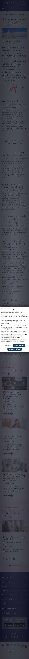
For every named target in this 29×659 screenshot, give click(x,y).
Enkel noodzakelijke (19, 345)
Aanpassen (8, 345)
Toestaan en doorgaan (15, 349)
